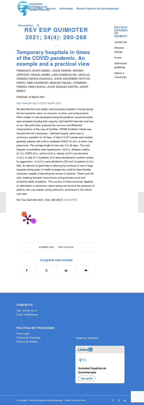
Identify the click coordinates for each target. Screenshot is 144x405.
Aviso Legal (22, 333)
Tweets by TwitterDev (87, 338)
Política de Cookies (27, 341)
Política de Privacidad (28, 337)
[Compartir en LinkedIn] (66, 270)
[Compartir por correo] (86, 270)
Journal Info (120, 42)
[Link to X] (119, 400)
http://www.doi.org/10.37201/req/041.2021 (38, 103)
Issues (118, 57)
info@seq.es (31, 314)
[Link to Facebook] (113, 400)
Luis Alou (68, 247)
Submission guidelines (120, 65)
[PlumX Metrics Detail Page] (27, 219)
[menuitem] (30, 8)
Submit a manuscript (120, 75)
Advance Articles (119, 49)
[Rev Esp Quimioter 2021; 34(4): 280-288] (3, 202)
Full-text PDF (69, 199)
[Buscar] (38, 25)
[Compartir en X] (46, 270)
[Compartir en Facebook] (26, 270)
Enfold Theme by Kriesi (75, 400)
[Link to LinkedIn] (125, 400)
